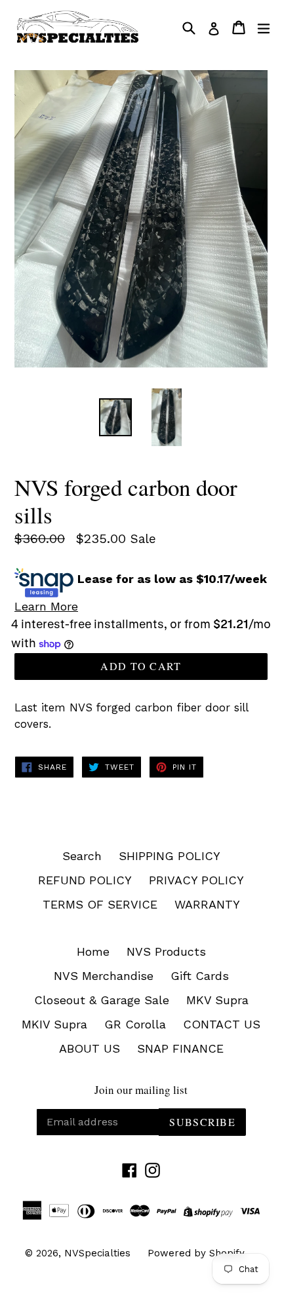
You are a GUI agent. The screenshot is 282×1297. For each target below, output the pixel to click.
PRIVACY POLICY (196, 880)
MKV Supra (217, 1000)
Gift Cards (200, 976)
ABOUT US (89, 1048)
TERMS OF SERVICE (100, 904)
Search (82, 856)
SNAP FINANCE (180, 1048)
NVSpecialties (97, 1253)
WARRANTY (207, 904)
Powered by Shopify (196, 1253)
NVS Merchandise (103, 976)
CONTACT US (221, 1024)
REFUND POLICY (85, 880)
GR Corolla (135, 1024)
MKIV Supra (54, 1024)
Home (93, 951)
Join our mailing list (141, 1090)
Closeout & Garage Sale (101, 1000)
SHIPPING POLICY (169, 856)
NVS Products (166, 951)
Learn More (46, 606)
